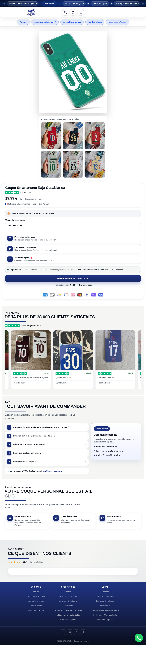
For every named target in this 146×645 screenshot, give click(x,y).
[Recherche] (65, 12)
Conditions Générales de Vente (68, 610)
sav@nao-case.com (52, 471)
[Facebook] (62, 632)
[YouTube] (76, 632)
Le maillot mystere (72, 22)
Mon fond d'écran (117, 22)
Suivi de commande (68, 596)
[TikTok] (83, 632)
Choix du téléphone (15, 220)
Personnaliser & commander (73, 278)
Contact (67, 592)
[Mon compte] (73, 12)
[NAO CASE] (31, 12)
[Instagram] (69, 632)
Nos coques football (45, 22)
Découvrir (36, 3)
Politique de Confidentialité (68, 615)
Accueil (23, 22)
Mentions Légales (68, 620)
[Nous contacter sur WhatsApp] (139, 638)
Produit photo (95, 22)
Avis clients (68, 606)
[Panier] (81, 12)
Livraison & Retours (68, 601)
